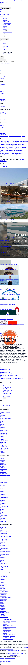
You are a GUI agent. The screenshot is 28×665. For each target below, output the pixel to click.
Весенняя (2, 512)
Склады (5, 166)
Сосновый (2, 470)
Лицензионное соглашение (12, 650)
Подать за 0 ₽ (6, 54)
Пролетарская (3, 563)
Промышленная (4, 548)
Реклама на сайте (7, 630)
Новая (1, 484)
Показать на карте (4, 63)
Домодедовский (7, 393)
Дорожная (2, 494)
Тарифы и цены (6, 628)
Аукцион (5, 624)
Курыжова (2, 615)
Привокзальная (3, 434)
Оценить (5, 49)
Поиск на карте (6, 622)
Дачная (2, 443)
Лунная (2, 431)
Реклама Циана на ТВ (8, 625)
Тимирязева (3, 514)
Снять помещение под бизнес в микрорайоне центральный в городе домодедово (11, 374)
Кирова (2, 466)
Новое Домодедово (8, 404)
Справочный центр (7, 619)
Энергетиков (3, 451)
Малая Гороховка (4, 591)
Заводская (2, 427)
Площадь (3, 59)
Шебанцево (3, 520)
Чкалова (2, 496)
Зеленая (2, 509)
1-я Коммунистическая (5, 418)
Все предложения (4, 240)
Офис (2, 56)
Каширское (2, 415)
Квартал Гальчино (7, 391)
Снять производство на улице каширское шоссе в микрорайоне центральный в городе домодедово (12, 379)
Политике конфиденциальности (15, 653)
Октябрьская (3, 493)
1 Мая (1, 421)
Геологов (2, 530)
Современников (4, 440)
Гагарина (2, 437)
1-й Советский (3, 540)
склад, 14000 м (10, 183)
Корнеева (2, 422)
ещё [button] (1, 156)
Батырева (2, 537)
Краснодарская (3, 599)
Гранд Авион (6, 388)
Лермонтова (3, 503)
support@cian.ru (13, 655)
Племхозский (3, 609)
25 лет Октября (4, 430)
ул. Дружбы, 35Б (7, 387)
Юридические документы (9, 621)
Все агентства (3, 335)
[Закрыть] (1, 4)
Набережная (3, 528)
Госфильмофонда (4, 558)
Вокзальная (3, 585)
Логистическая (3, 533)
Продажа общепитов (5, 377)
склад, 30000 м (10, 219)
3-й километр (3, 561)
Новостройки (6, 21)
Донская (2, 424)
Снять (4, 45)
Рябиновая (2, 502)
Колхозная (2, 555)
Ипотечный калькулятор (9, 634)
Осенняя (2, 517)
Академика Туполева (5, 412)
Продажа (5, 20)
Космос (5, 385)
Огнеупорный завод (5, 531)
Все (4, 398)
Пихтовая (2, 449)
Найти (10, 63)
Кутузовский (3, 413)
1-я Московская (4, 567)
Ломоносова (3, 419)
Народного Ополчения (5, 536)
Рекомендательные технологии (7, 658)
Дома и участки (7, 23)
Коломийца (2, 500)
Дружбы (2, 564)
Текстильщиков (3, 446)
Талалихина (3, 518)
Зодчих (2, 439)
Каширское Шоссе (4, 433)
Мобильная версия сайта (6, 661)
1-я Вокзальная (3, 593)
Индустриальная (4, 448)
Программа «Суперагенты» (9, 627)
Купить (4, 43)
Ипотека (5, 26)
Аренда (5, 18)
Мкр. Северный (6, 396)
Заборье (2, 436)
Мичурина (2, 534)
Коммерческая (6, 24)
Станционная (3, 442)
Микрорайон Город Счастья (10, 394)
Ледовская (2, 511)
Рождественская (4, 425)
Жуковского (3, 416)
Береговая (2, 505)
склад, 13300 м (10, 237)
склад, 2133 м (9, 201)
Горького (2, 491)
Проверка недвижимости (9, 636)
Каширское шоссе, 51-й (5, 551)
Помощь (5, 633)
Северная (2, 582)
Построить (5, 48)
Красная (2, 549)
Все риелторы (3, 280)
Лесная (1, 428)
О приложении (3, 662)
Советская (2, 452)
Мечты (1, 546)
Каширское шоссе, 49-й (5, 554)
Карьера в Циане (7, 637)
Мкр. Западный (6, 405)
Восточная (2, 485)
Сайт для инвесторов (8, 639)
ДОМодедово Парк (7, 390)
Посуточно (5, 46)
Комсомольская (4, 617)
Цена (2, 58)
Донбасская (3, 487)
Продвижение (6, 631)
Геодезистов (3, 445)
